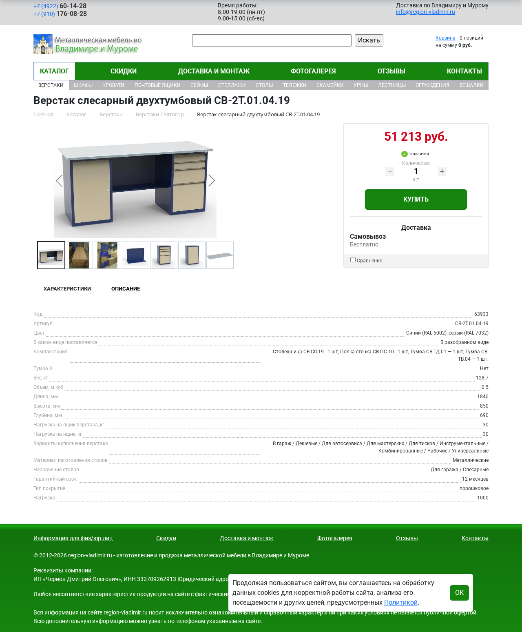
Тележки (295, 85)
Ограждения (432, 85)
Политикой (401, 602)
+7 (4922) (59, 6)
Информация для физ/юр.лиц (73, 538)
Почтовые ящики (158, 85)
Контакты (464, 71)
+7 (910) (60, 14)
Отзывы (391, 71)
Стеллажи (232, 85)
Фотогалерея (313, 71)
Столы (264, 85)
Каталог (54, 71)
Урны (361, 85)
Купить (416, 199)
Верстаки (51, 85)
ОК (459, 593)
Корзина (446, 38)
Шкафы (83, 85)
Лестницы (392, 85)
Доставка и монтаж (214, 71)
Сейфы (199, 85)
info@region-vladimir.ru (425, 12)
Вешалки (472, 85)
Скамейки (330, 85)
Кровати (113, 85)
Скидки (124, 71)
